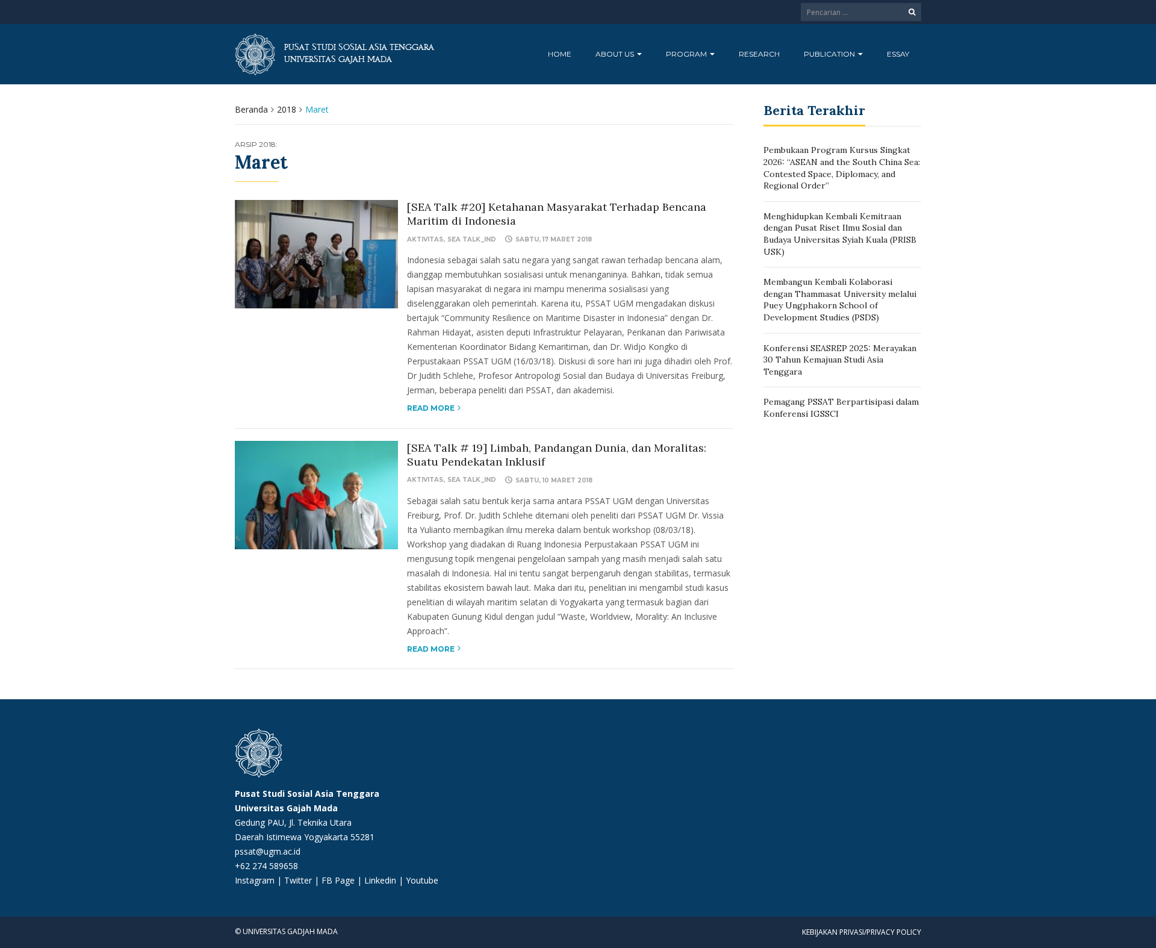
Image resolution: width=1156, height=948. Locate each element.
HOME (559, 53)
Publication (830, 53)
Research (759, 53)
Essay (898, 53)
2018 (286, 109)
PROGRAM (687, 53)
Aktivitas (425, 239)
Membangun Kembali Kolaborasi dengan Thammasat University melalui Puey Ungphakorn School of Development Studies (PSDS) (839, 299)
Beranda (251, 109)
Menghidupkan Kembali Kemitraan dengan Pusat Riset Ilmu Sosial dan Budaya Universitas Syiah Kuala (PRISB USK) (839, 234)
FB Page (339, 880)
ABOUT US (615, 53)
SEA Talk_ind (471, 239)
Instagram (255, 880)
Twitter (299, 880)
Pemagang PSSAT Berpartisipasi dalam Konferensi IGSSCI (841, 407)
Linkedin (380, 880)
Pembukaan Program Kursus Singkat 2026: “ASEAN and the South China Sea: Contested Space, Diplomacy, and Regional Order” (841, 168)
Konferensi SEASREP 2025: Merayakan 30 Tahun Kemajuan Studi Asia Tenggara (839, 360)
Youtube (422, 880)
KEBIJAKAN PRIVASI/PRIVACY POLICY (861, 932)
